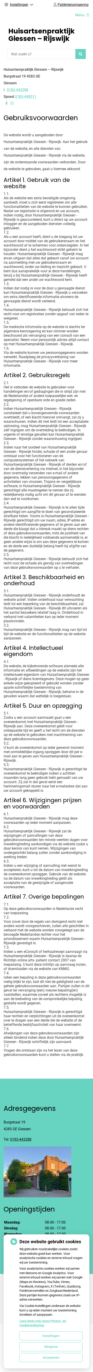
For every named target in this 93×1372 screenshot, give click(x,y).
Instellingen (51, 1336)
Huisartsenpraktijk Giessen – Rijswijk (41, 34)
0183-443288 (20, 1139)
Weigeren (51, 1347)
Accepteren (51, 1357)
